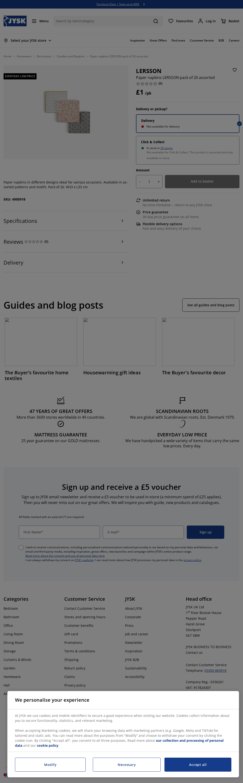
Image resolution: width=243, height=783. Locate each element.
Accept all (197, 764)
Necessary (127, 764)
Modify (50, 764)
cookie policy (47, 745)
